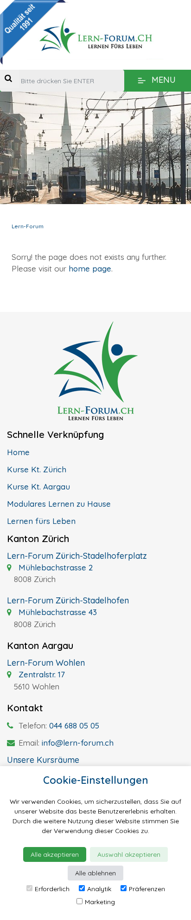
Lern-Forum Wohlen (46, 662)
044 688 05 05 (74, 725)
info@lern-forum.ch (78, 743)
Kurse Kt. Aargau (38, 486)
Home (18, 452)
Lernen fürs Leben (41, 521)
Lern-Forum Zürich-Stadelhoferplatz (77, 555)
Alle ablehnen (95, 873)
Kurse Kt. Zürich (36, 469)
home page (90, 268)
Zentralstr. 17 (40, 674)
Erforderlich (52, 889)
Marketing (100, 902)
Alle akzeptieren (55, 854)
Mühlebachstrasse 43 (56, 612)
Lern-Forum (28, 226)
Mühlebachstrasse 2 (54, 567)
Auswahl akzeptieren (128, 854)
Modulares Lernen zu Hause (59, 504)
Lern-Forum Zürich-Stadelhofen (68, 600)
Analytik (99, 889)
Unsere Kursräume (43, 760)
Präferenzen (147, 889)
